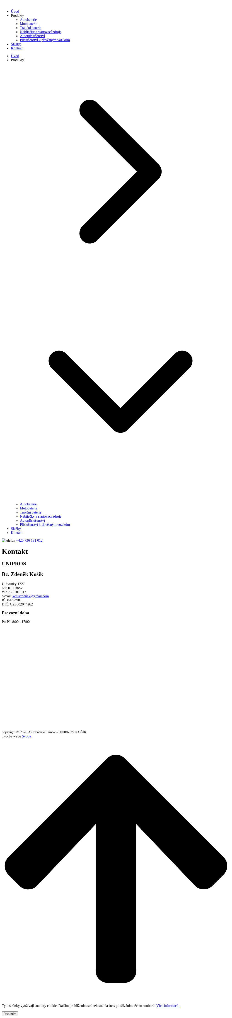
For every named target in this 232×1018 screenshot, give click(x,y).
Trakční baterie (30, 28)
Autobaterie (28, 20)
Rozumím (10, 1014)
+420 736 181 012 (29, 540)
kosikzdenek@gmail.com (30, 596)
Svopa (26, 736)
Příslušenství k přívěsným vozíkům (45, 40)
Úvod (15, 11)
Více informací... (168, 1006)
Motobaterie (28, 24)
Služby (16, 44)
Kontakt (16, 48)
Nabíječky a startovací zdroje (40, 32)
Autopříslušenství (32, 36)
